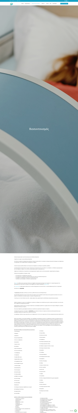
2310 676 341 (13, 0)
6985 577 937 (18, 0)
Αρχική (22, 3)
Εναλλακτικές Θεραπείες (36, 3)
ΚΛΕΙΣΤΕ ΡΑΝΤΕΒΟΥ (64, 3)
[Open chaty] (75, 410)
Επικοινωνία (54, 3)
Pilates (47, 3)
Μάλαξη (43, 3)
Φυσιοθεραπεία (27, 3)
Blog (50, 3)
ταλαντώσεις (46, 284)
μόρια (16, 283)
